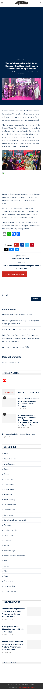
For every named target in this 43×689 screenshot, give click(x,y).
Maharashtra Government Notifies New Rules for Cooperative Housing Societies (29, 402)
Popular (9, 392)
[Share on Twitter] (27, 245)
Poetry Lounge (9, 550)
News (6, 454)
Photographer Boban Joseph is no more (18, 434)
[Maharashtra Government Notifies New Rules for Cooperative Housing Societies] (9, 402)
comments (34, 392)
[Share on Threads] (6, 249)
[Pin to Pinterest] (32, 245)
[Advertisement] (21, 33)
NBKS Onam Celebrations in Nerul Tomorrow (18, 329)
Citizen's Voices (10, 591)
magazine (7, 540)
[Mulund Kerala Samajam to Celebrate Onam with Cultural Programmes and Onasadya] (34, 644)
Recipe (6, 545)
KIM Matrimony (9, 500)
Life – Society (9, 484)
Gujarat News (9, 489)
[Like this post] (17, 245)
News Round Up (10, 459)
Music (6, 561)
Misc (6, 571)
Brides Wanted (9, 510)
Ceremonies (8, 515)
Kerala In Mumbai (13, 72)
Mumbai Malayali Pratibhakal (14, 556)
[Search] (41, 3)
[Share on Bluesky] (11, 249)
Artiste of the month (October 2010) (15, 347)
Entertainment (9, 464)
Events (6, 469)
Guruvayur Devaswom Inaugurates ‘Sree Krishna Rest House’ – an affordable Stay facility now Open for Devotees (29, 420)
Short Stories (9, 581)
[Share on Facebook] (22, 245)
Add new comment (16, 274)
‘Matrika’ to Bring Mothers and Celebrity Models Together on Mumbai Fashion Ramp (13, 612)
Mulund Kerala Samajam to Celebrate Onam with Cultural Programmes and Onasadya (12, 645)
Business (7, 525)
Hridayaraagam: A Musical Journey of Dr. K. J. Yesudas (13, 629)
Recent (21, 392)
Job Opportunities (11, 530)
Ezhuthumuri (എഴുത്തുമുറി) (15, 520)
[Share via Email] (17, 249)
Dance (6, 566)
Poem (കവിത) (9, 586)
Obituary (7, 474)
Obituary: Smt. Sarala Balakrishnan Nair (17, 315)
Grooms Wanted (10, 505)
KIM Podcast (8, 535)
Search (5, 295)
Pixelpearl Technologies (26, 687)
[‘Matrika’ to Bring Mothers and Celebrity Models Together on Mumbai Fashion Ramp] (34, 611)
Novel (6, 576)
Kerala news (8, 479)
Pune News (8, 494)
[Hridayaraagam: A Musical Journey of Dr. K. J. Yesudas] (34, 629)
